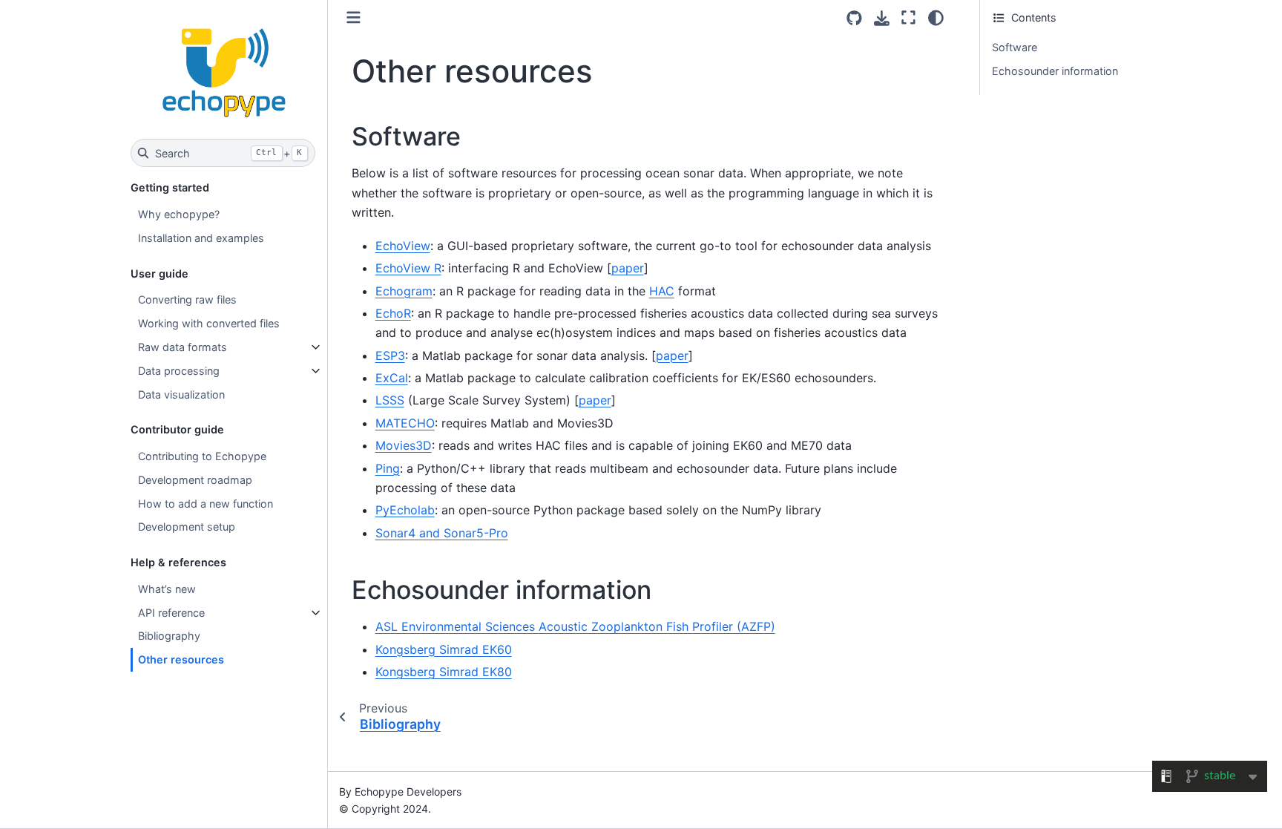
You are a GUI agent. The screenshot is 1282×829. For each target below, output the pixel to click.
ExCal (391, 377)
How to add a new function (205, 503)
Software (1014, 47)
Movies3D (403, 445)
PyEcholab (405, 509)
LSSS (389, 400)
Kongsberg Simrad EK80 (443, 671)
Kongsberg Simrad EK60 (443, 649)
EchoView (402, 245)
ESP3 (390, 355)
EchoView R (408, 268)
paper (627, 268)
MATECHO (405, 423)
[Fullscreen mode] (908, 17)
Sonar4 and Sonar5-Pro (441, 532)
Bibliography (169, 635)
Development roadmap (195, 480)
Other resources (181, 659)
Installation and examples (201, 238)
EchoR (393, 313)
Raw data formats (182, 347)
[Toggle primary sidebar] (353, 17)
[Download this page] (881, 18)
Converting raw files (187, 299)
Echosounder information (1055, 71)
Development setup (186, 526)
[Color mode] (936, 17)
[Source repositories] (854, 18)
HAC (661, 291)
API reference (171, 612)
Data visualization (181, 394)
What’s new (167, 589)
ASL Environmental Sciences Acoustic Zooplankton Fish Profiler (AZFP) (575, 626)
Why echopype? (179, 214)
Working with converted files (209, 323)
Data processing (179, 370)
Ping (387, 468)
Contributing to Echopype (202, 456)
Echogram (404, 291)
